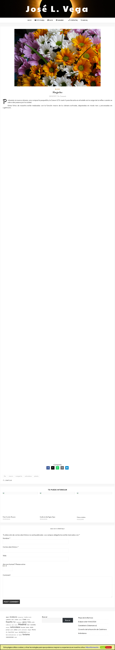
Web (4, 556)
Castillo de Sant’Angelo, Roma (47, 517)
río (6, 632)
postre (19, 629)
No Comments (61, 96)
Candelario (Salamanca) (87, 625)
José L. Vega (57, 8)
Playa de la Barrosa (85, 618)
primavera (24, 629)
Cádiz (24, 619)
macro (11, 476)
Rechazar (108, 647)
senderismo (23, 632)
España (9, 622)
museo (7, 627)
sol (17, 634)
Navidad (23, 627)
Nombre (6, 538)
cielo (12, 619)
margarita (19, 476)
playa (15, 629)
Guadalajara (19, 622)
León (13, 624)
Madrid (22, 624)
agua (7, 617)
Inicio (30, 20)
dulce (28, 619)
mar (28, 625)
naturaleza (28, 476)
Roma (34, 629)
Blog (57, 89)
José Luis (8, 480)
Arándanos (82, 633)
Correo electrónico (11, 547)
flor (5, 476)
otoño (31, 627)
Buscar (44, 617)
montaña (33, 625)
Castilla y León (27, 617)
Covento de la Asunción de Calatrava (92, 629)
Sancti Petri (11, 632)
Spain (20, 634)
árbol (15, 637)
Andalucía (13, 617)
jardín (33, 622)
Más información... (93, 647)
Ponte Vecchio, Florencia (9, 517)
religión (29, 629)
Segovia (16, 632)
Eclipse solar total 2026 (87, 621)
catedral (8, 619)
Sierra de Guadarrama (11, 634)
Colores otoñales (81, 517)
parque (8, 629)
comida (20, 619)
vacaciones (10, 637)
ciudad (16, 619)
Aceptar (103, 647)
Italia (29, 622)
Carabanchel (20, 617)
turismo (26, 634)
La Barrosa (8, 624)
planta (36, 476)
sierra (28, 632)
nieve (27, 627)
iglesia (24, 622)
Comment (6, 575)
